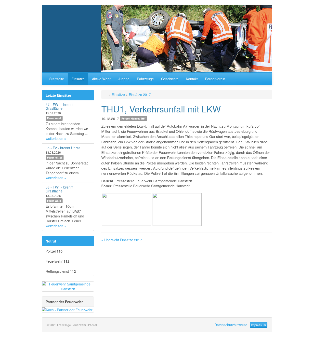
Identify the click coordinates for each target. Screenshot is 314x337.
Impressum (258, 325)
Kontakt (192, 78)
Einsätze (78, 78)
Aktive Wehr (101, 78)
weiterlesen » (56, 138)
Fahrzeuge (145, 78)
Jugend (124, 78)
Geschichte (170, 78)
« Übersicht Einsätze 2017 (121, 239)
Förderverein (215, 78)
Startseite (56, 78)
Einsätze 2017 (140, 94)
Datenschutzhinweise (230, 324)
